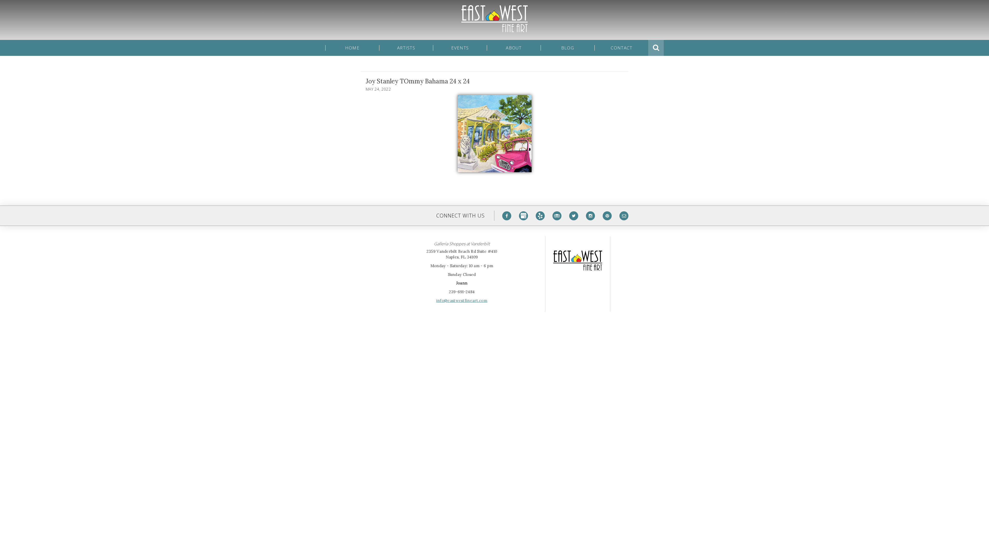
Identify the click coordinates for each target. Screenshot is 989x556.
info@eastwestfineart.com (461, 300)
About (514, 48)
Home (352, 48)
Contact (622, 48)
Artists (406, 48)
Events (460, 48)
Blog (567, 48)
